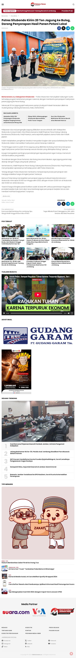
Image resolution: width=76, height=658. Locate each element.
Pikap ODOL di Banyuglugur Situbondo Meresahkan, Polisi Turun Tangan (37, 118)
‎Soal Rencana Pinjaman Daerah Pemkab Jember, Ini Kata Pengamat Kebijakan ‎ (37, 445)
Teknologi (12, 567)
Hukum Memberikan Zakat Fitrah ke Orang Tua (20, 563)
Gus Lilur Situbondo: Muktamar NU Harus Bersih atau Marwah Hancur (60, 118)
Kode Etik (28, 627)
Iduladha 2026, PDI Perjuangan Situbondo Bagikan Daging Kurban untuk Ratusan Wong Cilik (13, 119)
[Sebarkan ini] (59, 28)
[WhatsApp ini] (72, 28)
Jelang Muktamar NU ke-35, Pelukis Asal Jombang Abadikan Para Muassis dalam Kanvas (39, 452)
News (3, 561)
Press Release (54, 627)
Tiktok (5, 647)
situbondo (6, 196)
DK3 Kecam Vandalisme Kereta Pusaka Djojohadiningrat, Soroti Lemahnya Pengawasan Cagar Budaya (39, 460)
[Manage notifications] (71, 653)
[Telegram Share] (68, 28)
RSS (28, 647)
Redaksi (4, 627)
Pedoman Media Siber (33, 633)
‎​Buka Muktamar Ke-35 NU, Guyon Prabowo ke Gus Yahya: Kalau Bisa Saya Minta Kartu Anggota (38, 241)
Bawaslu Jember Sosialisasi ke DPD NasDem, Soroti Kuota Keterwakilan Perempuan (38, 475)
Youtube (53, 644)
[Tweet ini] (64, 28)
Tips (6, 561)
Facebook (7, 641)
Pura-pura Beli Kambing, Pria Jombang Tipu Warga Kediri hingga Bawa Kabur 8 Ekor (17, 211)
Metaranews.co (8, 97)
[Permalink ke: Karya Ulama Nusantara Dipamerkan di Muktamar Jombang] (62, 253)
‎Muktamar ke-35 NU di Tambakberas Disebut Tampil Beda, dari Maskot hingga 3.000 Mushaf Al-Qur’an (13, 241)
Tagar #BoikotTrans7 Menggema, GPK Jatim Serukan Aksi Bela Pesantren (58, 211)
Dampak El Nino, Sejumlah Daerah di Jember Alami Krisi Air (33, 467)
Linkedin (29, 644)
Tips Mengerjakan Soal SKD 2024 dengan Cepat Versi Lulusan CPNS (35, 592)
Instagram (7, 644)
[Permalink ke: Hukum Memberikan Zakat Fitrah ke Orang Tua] (38, 523)
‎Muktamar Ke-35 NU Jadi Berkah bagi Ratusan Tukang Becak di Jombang (13, 263)
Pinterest (53, 641)
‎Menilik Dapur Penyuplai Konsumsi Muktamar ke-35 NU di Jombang (62, 240)
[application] (38, 294)
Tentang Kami (7, 630)
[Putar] (4, 313)
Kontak (28, 630)
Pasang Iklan (54, 630)
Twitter (29, 641)
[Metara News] (38, 4)
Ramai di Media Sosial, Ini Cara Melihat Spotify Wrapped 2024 (33, 577)
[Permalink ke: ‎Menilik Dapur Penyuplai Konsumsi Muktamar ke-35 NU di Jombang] (62, 230)
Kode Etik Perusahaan (10, 633)
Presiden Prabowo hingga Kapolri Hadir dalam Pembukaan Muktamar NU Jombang (36, 264)
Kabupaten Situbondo (25, 97)
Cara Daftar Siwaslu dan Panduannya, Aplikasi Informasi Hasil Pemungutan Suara (41, 584)
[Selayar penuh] (72, 313)
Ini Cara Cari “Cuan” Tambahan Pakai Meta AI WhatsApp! (31, 569)
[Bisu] (69, 313)
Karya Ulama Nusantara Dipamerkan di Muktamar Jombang (61, 263)
